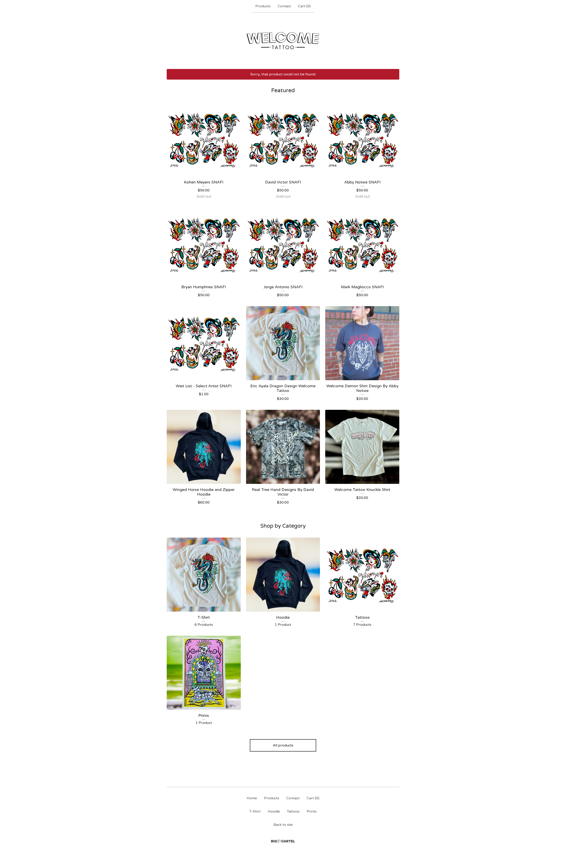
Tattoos (293, 811)
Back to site (283, 824)
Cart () (304, 6)
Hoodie (274, 811)
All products (283, 745)
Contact (284, 6)
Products (263, 6)
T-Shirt (255, 811)
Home (252, 798)
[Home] (283, 40)
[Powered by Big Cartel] (283, 841)
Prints (312, 811)
